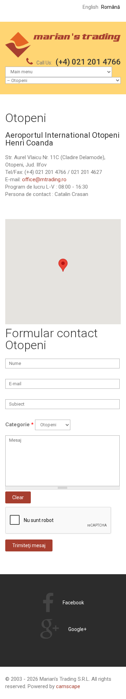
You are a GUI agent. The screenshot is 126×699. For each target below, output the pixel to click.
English (90, 7)
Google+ (77, 629)
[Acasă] (63, 35)
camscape (68, 686)
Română (110, 7)
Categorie (19, 424)
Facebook (73, 602)
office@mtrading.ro (44, 179)
